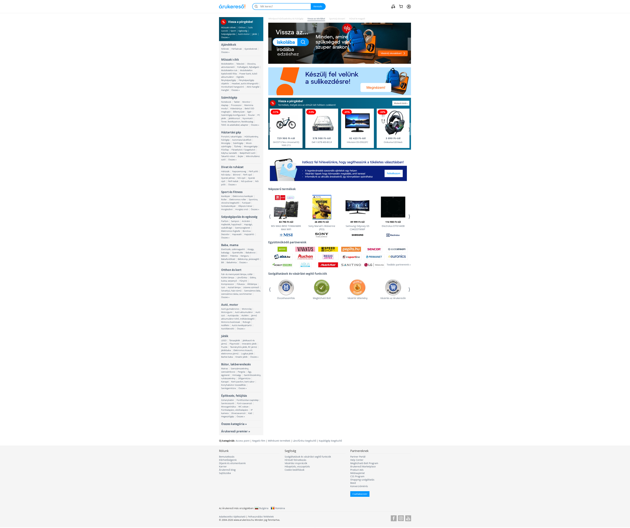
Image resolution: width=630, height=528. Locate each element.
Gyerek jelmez (228, 178)
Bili (222, 262)
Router (251, 115)
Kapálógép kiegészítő (330, 440)
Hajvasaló (237, 234)
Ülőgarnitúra (244, 378)
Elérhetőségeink (228, 459)
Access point (243, 440)
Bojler (240, 156)
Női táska (225, 174)
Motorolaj (247, 309)
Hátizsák (225, 171)
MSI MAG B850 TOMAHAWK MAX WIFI (286, 225)
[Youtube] (408, 518)
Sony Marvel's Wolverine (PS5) (321, 225)
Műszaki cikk (230, 59)
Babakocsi (250, 252)
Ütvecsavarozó (238, 413)
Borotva (247, 231)
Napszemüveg (239, 171)
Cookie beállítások (294, 469)
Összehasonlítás (286, 298)
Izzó (223, 287)
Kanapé (225, 381)
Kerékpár (225, 196)
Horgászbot (227, 209)
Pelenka (234, 255)
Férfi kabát (233, 181)
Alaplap (224, 105)
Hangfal (225, 90)
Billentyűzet (239, 111)
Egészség (243, 30)
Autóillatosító (227, 328)
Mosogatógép (251, 146)
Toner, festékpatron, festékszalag (237, 121)
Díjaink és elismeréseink (232, 463)
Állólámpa (252, 284)
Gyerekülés (237, 252)
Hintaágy (236, 375)
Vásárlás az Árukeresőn (393, 298)
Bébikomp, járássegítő (248, 259)
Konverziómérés (359, 486)
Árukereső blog (227, 469)
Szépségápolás (228, 34)
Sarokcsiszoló (227, 403)
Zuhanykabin (227, 400)
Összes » (225, 37)
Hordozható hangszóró (232, 86)
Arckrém (246, 221)
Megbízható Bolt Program (364, 463)
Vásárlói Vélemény (357, 298)
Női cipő (241, 178)
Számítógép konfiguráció (233, 115)
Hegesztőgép (227, 416)
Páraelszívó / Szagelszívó (243, 149)
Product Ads (357, 469)
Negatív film (258, 440)
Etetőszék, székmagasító (233, 249)
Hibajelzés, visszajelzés (297, 466)
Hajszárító (249, 234)
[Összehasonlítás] (393, 6)
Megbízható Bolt (322, 298)
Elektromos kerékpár (243, 196)
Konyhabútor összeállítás (233, 385)
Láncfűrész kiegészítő (304, 440)
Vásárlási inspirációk (296, 463)
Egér (249, 111)
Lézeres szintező (251, 287)
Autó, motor (229, 305)
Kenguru (245, 255)
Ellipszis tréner (245, 206)
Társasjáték (234, 340)
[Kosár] (401, 6)
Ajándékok (228, 44)
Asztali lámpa (234, 287)
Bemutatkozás (226, 456)
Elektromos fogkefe (230, 231)
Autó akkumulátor (244, 312)
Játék (254, 34)
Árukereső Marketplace (363, 466)
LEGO (224, 340)
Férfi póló (253, 171)
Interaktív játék (249, 343)
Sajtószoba (225, 473)
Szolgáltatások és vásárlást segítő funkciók (308, 456)
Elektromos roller (237, 199)
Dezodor (225, 234)
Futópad (246, 202)
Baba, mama (229, 245)
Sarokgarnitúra (228, 388)
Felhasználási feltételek (261, 516)
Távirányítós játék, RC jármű (243, 347)
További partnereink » (397, 264)
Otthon (242, 27)
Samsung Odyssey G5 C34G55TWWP (357, 225)
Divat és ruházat (232, 167)
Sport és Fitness (231, 192)
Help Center (356, 459)
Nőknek (225, 48)
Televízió (240, 63)
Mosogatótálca (228, 406)
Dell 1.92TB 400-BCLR (322, 140)
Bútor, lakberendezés (236, 364)
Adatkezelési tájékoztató (232, 516)
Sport (233, 30)
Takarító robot (228, 156)
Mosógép (225, 143)
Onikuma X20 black (393, 140)
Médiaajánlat (357, 473)
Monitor (246, 102)
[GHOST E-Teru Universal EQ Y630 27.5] (286, 122)
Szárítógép (238, 143)
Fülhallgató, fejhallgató (248, 67)
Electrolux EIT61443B (393, 224)
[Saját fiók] (408, 6)
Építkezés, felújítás (234, 396)
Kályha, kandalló (229, 153)
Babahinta (232, 262)
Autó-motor (244, 34)
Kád (250, 413)
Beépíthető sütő (247, 153)
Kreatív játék (241, 357)
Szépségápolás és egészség (239, 217)
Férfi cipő (247, 174)
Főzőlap (225, 149)
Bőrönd (236, 174)
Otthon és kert (231, 270)
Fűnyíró (243, 280)
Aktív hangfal (253, 86)
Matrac (224, 368)
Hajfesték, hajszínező (231, 224)
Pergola (241, 371)
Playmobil (234, 343)
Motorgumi (226, 312)
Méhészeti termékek (279, 440)
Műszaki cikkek (228, 27)
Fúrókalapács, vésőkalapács (234, 410)
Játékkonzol (234, 118)
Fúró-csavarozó (244, 403)
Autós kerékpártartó (242, 325)
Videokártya (236, 108)
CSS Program (357, 476)
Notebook (226, 102)
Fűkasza (241, 284)
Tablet (237, 102)
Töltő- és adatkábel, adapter (234, 125)
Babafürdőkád (228, 259)
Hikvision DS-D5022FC (357, 140)
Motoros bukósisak (230, 322)
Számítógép (229, 97)
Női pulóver (246, 181)
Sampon (235, 221)
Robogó (246, 322)
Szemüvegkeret (242, 227)
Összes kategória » (234, 424)
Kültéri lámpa (227, 277)
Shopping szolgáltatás (362, 479)
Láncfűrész (242, 277)
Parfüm (224, 221)
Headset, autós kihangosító (245, 83)
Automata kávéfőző (241, 139)
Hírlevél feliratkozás (295, 459)
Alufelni (245, 315)
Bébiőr (224, 255)
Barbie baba (227, 357)
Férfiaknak (236, 48)
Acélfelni (225, 325)
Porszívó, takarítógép (231, 136)
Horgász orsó (241, 209)
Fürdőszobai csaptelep (248, 400)
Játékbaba (226, 350)
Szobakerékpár (228, 206)
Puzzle (224, 347)
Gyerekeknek (250, 48)
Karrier (223, 466)
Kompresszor (227, 284)
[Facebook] (394, 518)
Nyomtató (247, 118)
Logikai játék (247, 353)
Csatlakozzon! (359, 493)
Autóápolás (233, 315)
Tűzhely (237, 146)
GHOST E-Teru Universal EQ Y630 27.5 (286, 142)
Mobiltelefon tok (229, 70)
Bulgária (263, 508)
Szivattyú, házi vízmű (231, 290)
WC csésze (243, 406)
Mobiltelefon (227, 63)
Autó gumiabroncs (230, 309)
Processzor (236, 105)
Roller (224, 199)
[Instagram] (401, 518)
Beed (353, 482)
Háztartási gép (231, 132)
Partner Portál (358, 456)
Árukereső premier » (235, 431)
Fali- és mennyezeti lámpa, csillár (237, 274)
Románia (280, 508)
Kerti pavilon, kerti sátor (242, 381)
